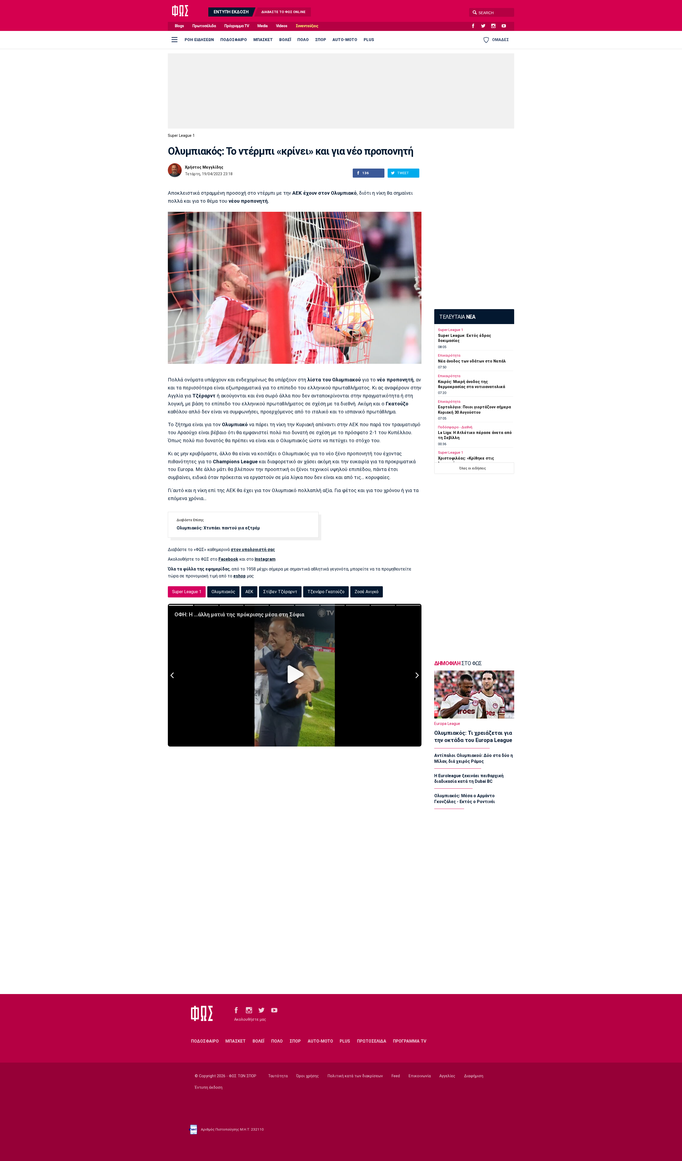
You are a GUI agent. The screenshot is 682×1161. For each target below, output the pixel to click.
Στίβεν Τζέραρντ (280, 591)
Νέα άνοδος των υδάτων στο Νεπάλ (472, 361)
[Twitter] (485, 26)
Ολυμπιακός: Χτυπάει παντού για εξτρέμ (218, 527)
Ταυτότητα (278, 1076)
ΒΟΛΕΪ (285, 39)
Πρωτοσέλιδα (204, 26)
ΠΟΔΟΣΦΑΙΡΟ (233, 39)
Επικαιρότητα (449, 355)
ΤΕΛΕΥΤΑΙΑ (457, 317)
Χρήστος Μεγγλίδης (204, 167)
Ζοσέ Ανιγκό (367, 591)
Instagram (265, 559)
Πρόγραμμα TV (236, 26)
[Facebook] (475, 26)
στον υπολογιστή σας (253, 549)
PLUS (369, 39)
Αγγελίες (447, 1076)
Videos (281, 26)
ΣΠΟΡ (320, 39)
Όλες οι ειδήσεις (472, 468)
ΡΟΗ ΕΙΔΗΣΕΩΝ (199, 39)
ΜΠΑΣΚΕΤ (263, 39)
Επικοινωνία (420, 1076)
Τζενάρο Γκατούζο (325, 591)
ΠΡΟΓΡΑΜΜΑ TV (409, 1041)
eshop (239, 575)
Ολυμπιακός (223, 591)
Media (262, 26)
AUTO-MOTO (344, 39)
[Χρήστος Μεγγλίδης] (175, 170)
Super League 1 (181, 135)
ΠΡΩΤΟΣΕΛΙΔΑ (371, 1041)
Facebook (228, 559)
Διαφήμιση (473, 1076)
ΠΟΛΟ (303, 39)
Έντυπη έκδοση (208, 1087)
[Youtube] (506, 26)
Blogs (179, 26)
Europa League (447, 723)
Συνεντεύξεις (307, 26)
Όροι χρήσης (307, 1076)
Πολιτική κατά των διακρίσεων (355, 1076)
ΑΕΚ (249, 591)
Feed (396, 1076)
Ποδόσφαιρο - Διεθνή (455, 427)
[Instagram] (495, 26)
